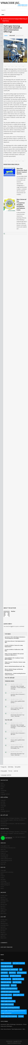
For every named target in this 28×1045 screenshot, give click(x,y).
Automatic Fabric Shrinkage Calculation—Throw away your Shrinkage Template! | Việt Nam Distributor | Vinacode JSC (14, 819)
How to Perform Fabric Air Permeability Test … (17, 708)
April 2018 (3, 902)
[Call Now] (3, 838)
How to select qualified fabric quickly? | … (18, 701)
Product (2, 786)
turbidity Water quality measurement (10, 991)
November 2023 (4, 901)
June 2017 (3, 906)
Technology (3, 790)
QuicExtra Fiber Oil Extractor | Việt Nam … (18, 695)
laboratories (4, 972)
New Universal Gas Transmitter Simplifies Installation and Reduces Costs (21, 204)
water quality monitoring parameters (10, 1007)
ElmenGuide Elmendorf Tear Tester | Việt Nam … (17, 715)
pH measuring (4, 976)
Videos (2, 864)
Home (2, 783)
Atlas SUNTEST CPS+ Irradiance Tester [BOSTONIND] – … (14, 658)
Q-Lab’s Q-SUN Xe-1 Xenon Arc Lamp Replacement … (14, 646)
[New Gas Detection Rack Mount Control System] (9, 172)
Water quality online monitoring (9, 1016)
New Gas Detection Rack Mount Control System (22, 171)
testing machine (5, 985)
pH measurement (21, 972)
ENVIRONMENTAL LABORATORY (9, 969)
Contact (2, 792)
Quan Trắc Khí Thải (6, 979)
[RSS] (20, 1034)
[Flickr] (4, 1034)
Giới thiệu (10, 767)
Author (6, 35)
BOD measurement (6, 963)
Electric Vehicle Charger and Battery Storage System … (14, 670)
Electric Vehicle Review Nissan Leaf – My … (15, 666)
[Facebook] (2, 1034)
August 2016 (4, 910)
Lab (21, 969)
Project (2, 853)
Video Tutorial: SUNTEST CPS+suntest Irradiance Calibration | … (14, 654)
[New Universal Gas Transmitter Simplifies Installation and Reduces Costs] (9, 205)
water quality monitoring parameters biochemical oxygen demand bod (13, 1012)
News (2, 788)
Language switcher (6, 775)
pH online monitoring (15, 976)
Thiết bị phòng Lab (5, 858)
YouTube (21, 1016)
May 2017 (3, 908)
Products (3, 851)
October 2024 (4, 895)
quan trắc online (17, 982)
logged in (12, 626)
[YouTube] (12, 1034)
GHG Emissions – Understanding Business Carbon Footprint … (15, 674)
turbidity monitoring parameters (9, 988)
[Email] (18, 1034)
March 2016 (3, 913)
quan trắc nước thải (6, 982)
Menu (3, 14)
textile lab (13, 985)
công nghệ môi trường (6, 966)
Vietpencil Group (17, 1043)
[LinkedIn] (10, 1034)
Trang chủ (3, 767)
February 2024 (4, 899)
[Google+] (7, 1034)
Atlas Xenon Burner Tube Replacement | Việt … (15, 642)
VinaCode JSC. (10, 3)
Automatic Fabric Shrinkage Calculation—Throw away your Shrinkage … (15, 637)
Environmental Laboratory (7, 847)
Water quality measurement (8, 1001)
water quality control (6, 995)
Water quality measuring (7, 1004)
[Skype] (15, 1034)
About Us (3, 785)
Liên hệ (16, 771)
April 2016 (3, 911)
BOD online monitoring (18, 963)
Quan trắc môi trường (18, 979)
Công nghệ (12, 35)
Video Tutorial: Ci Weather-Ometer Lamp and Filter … (15, 662)
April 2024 (3, 897)
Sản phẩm (17, 767)
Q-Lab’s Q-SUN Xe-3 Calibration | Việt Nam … (14, 650)
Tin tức (10, 771)
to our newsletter (22, 5)
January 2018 (4, 904)
